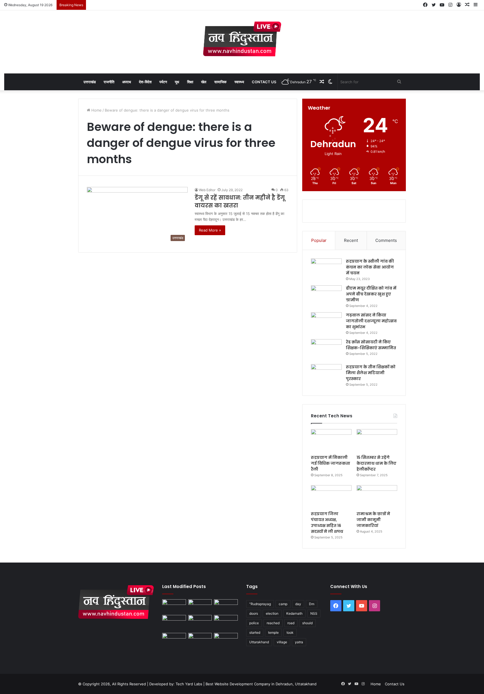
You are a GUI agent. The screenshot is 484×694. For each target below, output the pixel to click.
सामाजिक (220, 82)
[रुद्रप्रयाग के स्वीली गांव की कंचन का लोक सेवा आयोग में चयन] (326, 268)
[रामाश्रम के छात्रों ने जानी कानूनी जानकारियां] (377, 496)
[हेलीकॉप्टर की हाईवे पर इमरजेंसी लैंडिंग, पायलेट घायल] (200, 639)
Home (96, 110)
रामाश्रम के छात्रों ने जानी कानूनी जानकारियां (373, 519)
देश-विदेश (145, 82)
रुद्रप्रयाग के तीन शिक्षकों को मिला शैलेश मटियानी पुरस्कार (370, 372)
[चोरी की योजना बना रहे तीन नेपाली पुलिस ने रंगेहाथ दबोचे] (226, 639)
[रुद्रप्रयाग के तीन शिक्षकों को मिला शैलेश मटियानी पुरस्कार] (326, 374)
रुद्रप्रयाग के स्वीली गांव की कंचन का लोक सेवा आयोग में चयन (370, 267)
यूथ (177, 82)
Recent (351, 240)
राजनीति (109, 82)
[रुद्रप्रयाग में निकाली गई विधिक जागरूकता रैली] (331, 440)
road (290, 623)
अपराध (126, 82)
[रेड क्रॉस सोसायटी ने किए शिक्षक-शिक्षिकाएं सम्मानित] (326, 349)
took (290, 632)
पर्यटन (163, 82)
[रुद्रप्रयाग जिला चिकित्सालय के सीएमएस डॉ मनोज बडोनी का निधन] (226, 623)
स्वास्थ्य (239, 82)
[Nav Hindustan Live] (242, 39)
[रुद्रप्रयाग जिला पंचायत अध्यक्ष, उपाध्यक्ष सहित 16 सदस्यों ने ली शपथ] (331, 496)
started (254, 632)
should (307, 623)
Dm (311, 604)
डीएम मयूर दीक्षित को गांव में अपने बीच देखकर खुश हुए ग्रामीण (371, 294)
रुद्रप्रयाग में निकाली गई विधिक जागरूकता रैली (330, 463)
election (272, 613)
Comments (386, 240)
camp (283, 604)
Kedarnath (294, 613)
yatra (299, 642)
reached (273, 623)
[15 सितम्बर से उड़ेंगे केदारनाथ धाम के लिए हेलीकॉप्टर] (377, 440)
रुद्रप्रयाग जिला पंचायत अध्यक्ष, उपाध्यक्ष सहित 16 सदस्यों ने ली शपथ (327, 522)
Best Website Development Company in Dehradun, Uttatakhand (261, 684)
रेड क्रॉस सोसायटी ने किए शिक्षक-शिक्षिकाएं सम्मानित (371, 345)
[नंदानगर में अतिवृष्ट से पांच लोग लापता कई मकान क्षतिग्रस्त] (174, 606)
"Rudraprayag (260, 604)
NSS (313, 613)
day (298, 604)
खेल (203, 82)
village (282, 642)
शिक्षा (190, 82)
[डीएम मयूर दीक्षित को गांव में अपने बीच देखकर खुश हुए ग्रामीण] (326, 295)
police (254, 623)
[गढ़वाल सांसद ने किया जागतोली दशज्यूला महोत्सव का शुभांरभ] (326, 322)
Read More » (210, 230)
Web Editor (207, 190)
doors (253, 613)
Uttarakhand (259, 642)
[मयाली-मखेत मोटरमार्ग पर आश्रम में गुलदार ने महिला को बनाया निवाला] (174, 639)
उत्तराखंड (89, 82)
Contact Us (264, 82)
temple (273, 632)
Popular (319, 240)
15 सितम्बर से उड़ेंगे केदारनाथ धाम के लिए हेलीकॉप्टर (376, 463)
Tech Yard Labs (189, 684)
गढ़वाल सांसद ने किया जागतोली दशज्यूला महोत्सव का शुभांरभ (371, 321)
